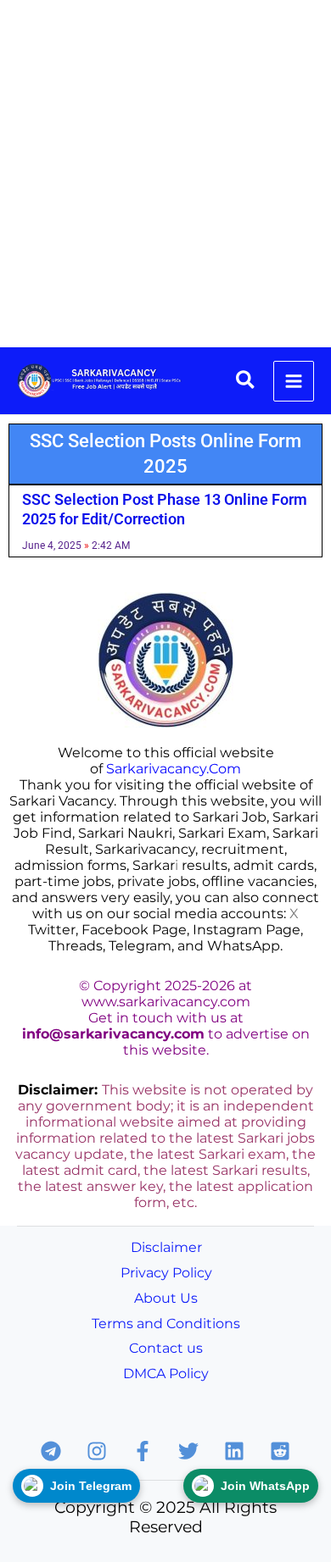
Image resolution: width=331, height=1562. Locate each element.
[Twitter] (188, 1451)
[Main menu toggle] (293, 381)
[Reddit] (280, 1451)
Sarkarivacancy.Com (173, 769)
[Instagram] (97, 1451)
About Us (166, 1298)
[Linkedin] (234, 1451)
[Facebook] (142, 1451)
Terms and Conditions (166, 1324)
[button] (246, 381)
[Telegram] (51, 1451)
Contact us (166, 1348)
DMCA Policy (166, 1373)
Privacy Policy (166, 1273)
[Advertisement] (165, 173)
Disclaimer (166, 1247)
